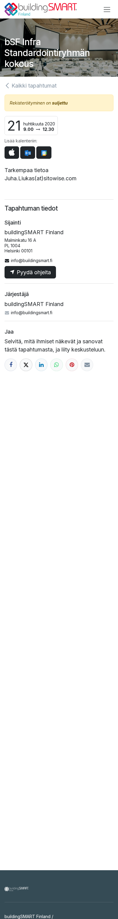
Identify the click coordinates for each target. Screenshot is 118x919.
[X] (26, 364)
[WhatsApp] (56, 364)
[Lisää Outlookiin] (27, 152)
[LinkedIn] (41, 364)
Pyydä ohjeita (33, 272)
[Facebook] (11, 364)
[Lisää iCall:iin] (12, 152)
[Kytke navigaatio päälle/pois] (106, 9)
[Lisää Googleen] (43, 152)
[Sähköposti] (87, 364)
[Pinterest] (72, 364)
